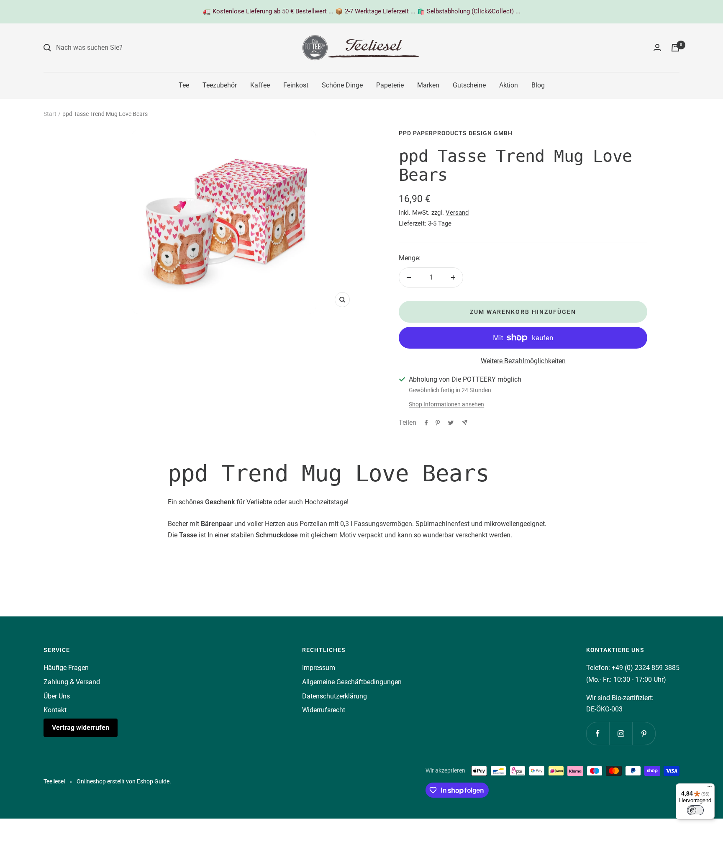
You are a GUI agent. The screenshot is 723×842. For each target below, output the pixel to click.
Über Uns (57, 696)
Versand (457, 212)
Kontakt (55, 710)
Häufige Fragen (66, 668)
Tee (184, 85)
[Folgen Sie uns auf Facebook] (597, 733)
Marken (428, 85)
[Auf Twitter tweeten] (450, 423)
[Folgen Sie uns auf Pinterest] (643, 733)
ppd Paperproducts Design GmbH (456, 133)
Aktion (508, 85)
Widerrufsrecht (323, 710)
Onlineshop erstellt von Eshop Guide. (124, 781)
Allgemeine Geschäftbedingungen (352, 682)
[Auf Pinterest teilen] (438, 423)
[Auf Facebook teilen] (426, 423)
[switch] (695, 810)
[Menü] (710, 788)
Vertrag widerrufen (80, 728)
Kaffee (260, 85)
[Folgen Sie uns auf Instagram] (620, 733)
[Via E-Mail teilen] (464, 422)
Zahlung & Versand (72, 682)
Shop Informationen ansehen (446, 404)
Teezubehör (220, 85)
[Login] (657, 47)
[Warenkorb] (675, 47)
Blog (538, 85)
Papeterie (390, 85)
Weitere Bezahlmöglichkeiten (523, 361)
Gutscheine (469, 85)
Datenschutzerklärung (334, 696)
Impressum (318, 668)
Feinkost (295, 85)
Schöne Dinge (342, 85)
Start (50, 113)
